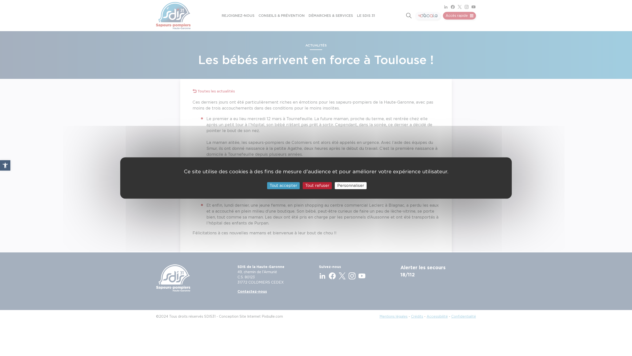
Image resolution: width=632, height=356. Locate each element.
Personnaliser (350, 185)
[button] (5, 165)
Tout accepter (283, 185)
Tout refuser (317, 185)
